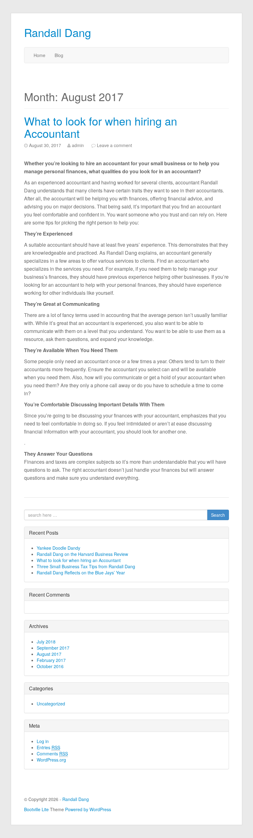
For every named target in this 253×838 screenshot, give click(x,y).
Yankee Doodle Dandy (58, 548)
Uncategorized (51, 703)
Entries (48, 747)
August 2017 (49, 654)
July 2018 (46, 642)
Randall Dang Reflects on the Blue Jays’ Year (81, 572)
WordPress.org (51, 760)
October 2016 (50, 666)
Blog (59, 55)
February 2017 (51, 660)
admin (78, 145)
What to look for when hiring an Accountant (100, 127)
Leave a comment (114, 145)
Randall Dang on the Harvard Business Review (82, 554)
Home (39, 55)
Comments (52, 753)
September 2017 (53, 648)
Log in (43, 741)
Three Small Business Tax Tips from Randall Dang (86, 566)
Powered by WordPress (88, 809)
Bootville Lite (36, 809)
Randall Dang (57, 32)
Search (218, 515)
